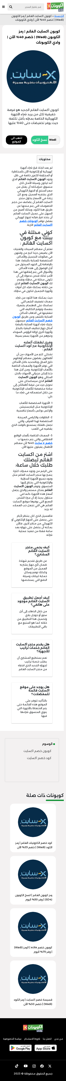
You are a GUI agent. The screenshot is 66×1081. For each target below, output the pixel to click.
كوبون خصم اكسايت (37, 751)
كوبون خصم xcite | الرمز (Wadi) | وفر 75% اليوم (33, 949)
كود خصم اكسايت (39, 758)
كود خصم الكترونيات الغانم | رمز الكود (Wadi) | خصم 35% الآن (33, 845)
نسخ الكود (39, 140)
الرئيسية (59, 16)
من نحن (58, 1038)
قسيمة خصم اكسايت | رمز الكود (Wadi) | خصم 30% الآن (33, 1002)
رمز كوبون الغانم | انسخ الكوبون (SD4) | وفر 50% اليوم (33, 897)
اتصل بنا (47, 1038)
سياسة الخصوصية (12, 1038)
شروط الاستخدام (32, 1038)
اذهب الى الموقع (16, 139)
